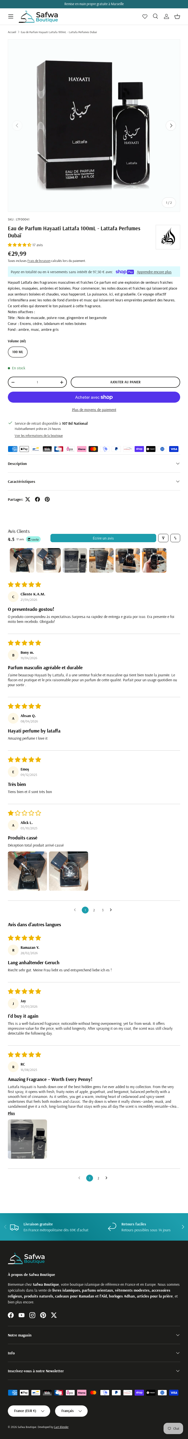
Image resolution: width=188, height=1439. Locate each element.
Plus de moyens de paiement (94, 409)
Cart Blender (61, 1427)
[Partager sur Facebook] (37, 499)
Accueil (12, 32)
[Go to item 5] (128, 560)
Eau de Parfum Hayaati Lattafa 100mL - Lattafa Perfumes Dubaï (59, 32)
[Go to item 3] (75, 560)
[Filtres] (163, 538)
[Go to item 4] (101, 560)
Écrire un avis (103, 538)
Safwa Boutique (27, 1427)
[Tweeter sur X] (28, 499)
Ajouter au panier (125, 382)
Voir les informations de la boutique (39, 435)
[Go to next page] (112, 910)
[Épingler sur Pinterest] (47, 499)
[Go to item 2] (48, 560)
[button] (177, 16)
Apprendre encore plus (154, 271)
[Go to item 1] (22, 560)
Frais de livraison (38, 260)
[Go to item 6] (154, 560)
